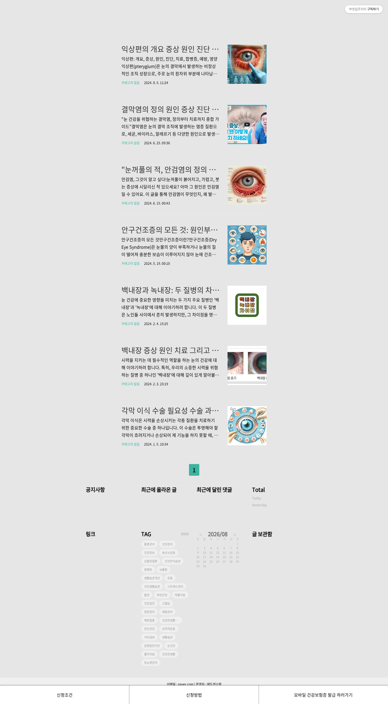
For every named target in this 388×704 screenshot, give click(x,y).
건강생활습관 (152, 586)
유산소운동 (168, 552)
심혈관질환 (150, 561)
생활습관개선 (152, 578)
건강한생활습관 (171, 620)
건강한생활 (168, 654)
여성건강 (162, 595)
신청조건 (65, 695)
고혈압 (166, 603)
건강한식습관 (173, 561)
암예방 (148, 569)
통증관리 (149, 544)
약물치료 (180, 595)
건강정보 (149, 552)
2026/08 (218, 534)
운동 (170, 578)
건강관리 (167, 544)
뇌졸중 (163, 569)
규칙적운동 (168, 629)
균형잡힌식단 (152, 645)
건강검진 (149, 603)
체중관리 (167, 612)
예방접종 (149, 620)
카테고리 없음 (130, 82)
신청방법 (194, 695)
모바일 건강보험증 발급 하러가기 (323, 695)
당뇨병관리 (150, 662)
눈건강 (171, 645)
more (185, 533)
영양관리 (149, 612)
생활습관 (167, 637)
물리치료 (149, 654)
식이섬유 (149, 637)
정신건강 (149, 629)
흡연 (146, 595)
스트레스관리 (175, 586)
